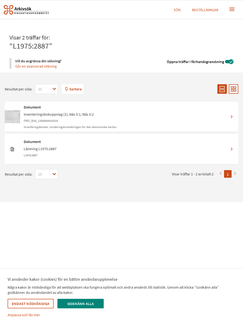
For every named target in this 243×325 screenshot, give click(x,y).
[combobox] (46, 89)
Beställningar (205, 9)
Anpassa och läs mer (24, 314)
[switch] (229, 61)
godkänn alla (80, 303)
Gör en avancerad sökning (36, 66)
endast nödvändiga (30, 303)
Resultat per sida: (18, 89)
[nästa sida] (235, 174)
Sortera (75, 89)
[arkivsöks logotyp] (26, 10)
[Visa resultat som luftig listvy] (222, 89)
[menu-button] (232, 9)
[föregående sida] (220, 174)
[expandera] (54, 89)
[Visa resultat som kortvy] (233, 89)
